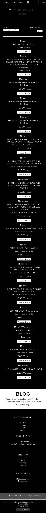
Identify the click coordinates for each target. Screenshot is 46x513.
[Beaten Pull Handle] (23, 327)
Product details (24, 51)
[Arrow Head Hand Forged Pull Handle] (23, 98)
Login (23, 428)
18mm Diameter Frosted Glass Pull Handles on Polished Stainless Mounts (24, 206)
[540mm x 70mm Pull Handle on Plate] (23, 365)
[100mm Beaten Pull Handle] (23, 244)
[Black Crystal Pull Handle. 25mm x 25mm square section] (23, 285)
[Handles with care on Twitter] (23, 481)
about (23, 460)
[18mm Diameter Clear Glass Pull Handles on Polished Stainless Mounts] (23, 179)
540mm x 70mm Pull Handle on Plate (24, 369)
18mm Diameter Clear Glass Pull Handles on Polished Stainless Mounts (24, 185)
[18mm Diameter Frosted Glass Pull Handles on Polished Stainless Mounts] (23, 201)
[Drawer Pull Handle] (23, 41)
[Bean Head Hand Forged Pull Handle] (23, 79)
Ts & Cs (22, 430)
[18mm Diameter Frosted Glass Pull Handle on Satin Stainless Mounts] (23, 136)
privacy (23, 465)
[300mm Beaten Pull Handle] (23, 307)
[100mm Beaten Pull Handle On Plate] (23, 225)
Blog (23, 394)
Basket (23, 423)
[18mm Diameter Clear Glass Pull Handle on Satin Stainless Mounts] (23, 158)
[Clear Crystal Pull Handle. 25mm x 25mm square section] (23, 264)
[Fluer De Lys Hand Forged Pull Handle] (23, 117)
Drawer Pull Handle (24, 44)
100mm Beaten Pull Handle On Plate (24, 229)
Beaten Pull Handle (24, 330)
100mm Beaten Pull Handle (24, 248)
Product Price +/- (10, 30)
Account (23, 425)
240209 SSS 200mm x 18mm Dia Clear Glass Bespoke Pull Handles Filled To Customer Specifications (24, 62)
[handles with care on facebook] (23, 479)
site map (23, 463)
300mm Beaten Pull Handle (24, 311)
